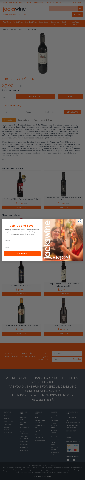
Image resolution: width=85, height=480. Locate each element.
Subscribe (22, 253)
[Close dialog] (80, 221)
